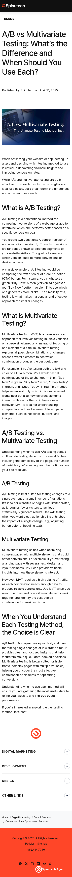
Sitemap (42, 843)
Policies (29, 843)
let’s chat (20, 712)
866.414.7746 (36, 849)
